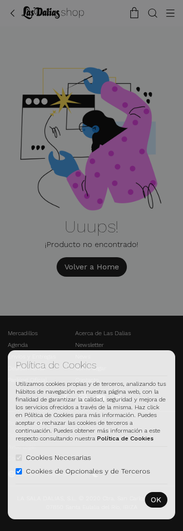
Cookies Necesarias (58, 457)
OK (156, 499)
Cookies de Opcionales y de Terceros (88, 471)
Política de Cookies (125, 438)
